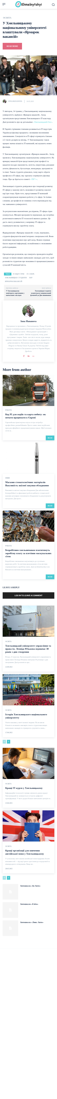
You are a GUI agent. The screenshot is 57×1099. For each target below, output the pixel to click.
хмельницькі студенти (16, 278)
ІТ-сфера (30, 274)
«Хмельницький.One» (42, 122)
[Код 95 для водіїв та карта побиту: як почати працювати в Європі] (28, 390)
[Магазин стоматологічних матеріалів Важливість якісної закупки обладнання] (28, 458)
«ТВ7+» (33, 179)
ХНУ (31, 278)
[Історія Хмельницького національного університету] (28, 689)
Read (50, 438)
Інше (7, 478)
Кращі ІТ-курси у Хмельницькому (24, 788)
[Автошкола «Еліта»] (10, 910)
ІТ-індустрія (18, 274)
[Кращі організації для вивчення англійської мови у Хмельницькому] (28, 826)
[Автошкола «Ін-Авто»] (10, 892)
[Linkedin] (29, 355)
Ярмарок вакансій (13, 281)
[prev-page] (4, 742)
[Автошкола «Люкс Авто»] (10, 928)
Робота (8, 410)
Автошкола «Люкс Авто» (31, 922)
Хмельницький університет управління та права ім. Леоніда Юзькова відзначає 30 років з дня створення (28, 648)
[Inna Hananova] (5, 101)
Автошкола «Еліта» (29, 904)
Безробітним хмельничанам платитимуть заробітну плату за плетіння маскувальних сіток (28, 553)
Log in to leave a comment (28, 595)
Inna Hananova (15, 101)
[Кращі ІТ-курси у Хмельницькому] (28, 763)
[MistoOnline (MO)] (33, 355)
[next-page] (8, 742)
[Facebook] (24, 355)
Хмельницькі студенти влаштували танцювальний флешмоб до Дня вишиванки (40, 293)
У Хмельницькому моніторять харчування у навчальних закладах (15, 293)
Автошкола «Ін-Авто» (30, 886)
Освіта (7, 18)
